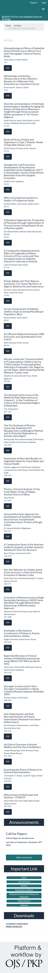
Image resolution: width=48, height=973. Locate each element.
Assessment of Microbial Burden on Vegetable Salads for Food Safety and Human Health (24, 461)
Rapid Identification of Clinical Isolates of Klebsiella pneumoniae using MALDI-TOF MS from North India (22, 659)
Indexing (24, 905)
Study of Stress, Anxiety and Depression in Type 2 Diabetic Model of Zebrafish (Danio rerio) (23, 142)
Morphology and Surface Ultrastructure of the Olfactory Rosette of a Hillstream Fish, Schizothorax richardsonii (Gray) (21, 79)
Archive (24, 886)
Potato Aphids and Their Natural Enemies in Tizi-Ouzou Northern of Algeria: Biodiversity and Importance (24, 284)
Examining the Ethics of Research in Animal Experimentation (23, 771)
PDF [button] (8, 68)
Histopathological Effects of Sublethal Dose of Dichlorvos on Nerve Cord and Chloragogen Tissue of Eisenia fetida (24, 52)
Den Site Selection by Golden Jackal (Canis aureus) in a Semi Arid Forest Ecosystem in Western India (23, 572)
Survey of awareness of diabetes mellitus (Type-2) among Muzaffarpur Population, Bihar (24, 311)
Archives (17, 25)
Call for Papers (16, 834)
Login (43, 2)
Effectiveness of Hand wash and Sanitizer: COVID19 (21, 796)
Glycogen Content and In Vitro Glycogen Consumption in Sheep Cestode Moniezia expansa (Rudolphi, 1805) (24, 690)
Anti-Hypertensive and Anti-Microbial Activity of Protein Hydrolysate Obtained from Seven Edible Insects (22, 717)
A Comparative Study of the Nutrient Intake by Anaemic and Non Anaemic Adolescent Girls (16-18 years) (24, 547)
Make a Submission (24, 857)
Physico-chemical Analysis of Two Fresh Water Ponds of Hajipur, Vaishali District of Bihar (22, 492)
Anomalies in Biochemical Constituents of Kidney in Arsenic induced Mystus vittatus (22, 633)
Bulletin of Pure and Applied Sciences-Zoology (22, 18)
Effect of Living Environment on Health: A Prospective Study (21, 199)
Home (8, 25)
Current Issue (24, 882)
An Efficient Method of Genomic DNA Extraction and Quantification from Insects (24, 337)
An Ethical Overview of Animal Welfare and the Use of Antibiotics (22, 746)
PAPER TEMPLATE (14, 926)
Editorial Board (24, 901)
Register (33, 2)
